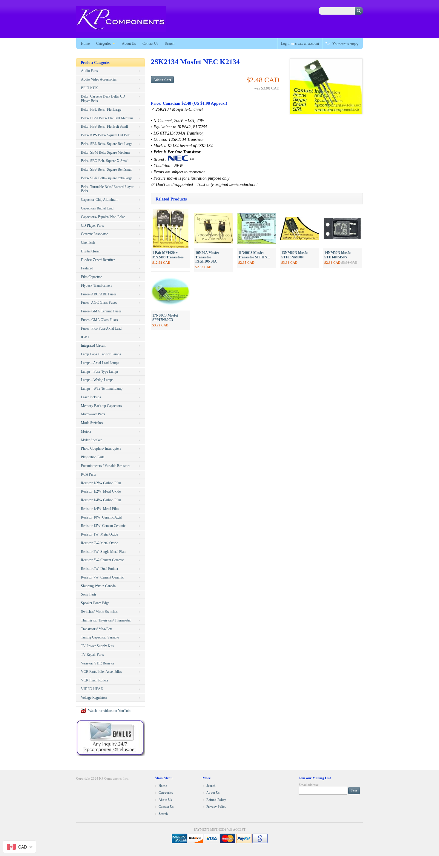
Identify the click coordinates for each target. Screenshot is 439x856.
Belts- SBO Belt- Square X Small (104, 161)
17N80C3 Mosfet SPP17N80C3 (165, 317)
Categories (103, 43)
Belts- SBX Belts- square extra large (106, 178)
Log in (285, 43)
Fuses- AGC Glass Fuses (99, 302)
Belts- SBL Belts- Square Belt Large (106, 144)
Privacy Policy (216, 806)
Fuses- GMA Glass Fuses (99, 320)
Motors (86, 431)
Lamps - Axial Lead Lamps (100, 363)
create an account (307, 43)
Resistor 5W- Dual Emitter (99, 569)
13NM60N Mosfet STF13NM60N (294, 255)
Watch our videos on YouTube (109, 711)
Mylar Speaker (91, 440)
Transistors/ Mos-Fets (96, 629)
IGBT (85, 337)
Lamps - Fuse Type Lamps (100, 371)
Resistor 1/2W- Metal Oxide (101, 491)
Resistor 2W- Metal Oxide (99, 543)
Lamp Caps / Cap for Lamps (101, 354)
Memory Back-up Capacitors (101, 406)
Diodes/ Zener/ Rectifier (98, 260)
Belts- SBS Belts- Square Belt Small (106, 169)
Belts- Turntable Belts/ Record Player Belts (107, 189)
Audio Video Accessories (99, 79)
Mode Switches (92, 423)
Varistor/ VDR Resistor (97, 663)
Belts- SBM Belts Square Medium (105, 152)
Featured (87, 268)
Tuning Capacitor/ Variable (100, 637)
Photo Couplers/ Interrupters (101, 448)
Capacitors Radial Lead (97, 208)
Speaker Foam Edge (95, 603)
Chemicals (88, 242)
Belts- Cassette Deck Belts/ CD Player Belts (103, 98)
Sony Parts (88, 594)
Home (85, 43)
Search (169, 43)
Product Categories (95, 63)
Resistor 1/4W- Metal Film (100, 509)
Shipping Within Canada (98, 586)
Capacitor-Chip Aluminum (99, 200)
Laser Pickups (91, 397)
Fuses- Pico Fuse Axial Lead (101, 328)
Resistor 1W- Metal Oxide (99, 534)
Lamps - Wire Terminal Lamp (101, 388)
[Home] (121, 29)
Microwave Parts (93, 414)
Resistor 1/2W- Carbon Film (101, 483)
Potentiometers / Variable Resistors (105, 466)
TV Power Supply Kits (97, 646)
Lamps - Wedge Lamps (97, 380)
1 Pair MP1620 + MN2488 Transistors (168, 255)
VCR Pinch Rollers (94, 680)
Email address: (309, 784)
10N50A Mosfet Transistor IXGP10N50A (207, 257)
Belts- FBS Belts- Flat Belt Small (104, 126)
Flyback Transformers (96, 285)
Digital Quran (90, 251)
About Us (129, 43)
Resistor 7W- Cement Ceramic (102, 577)
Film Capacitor (91, 277)
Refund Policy (216, 799)
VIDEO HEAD (92, 689)
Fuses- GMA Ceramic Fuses (101, 311)
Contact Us (150, 43)
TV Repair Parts (92, 655)
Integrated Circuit (93, 345)
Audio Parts (89, 71)
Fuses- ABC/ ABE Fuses (98, 294)
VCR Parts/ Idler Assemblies (101, 672)
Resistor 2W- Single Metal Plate (103, 552)
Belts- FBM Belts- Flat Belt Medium (107, 118)
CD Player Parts (92, 225)
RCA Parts (88, 474)
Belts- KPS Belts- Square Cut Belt (105, 135)
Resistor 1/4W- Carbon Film (101, 500)
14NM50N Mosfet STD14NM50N (337, 255)
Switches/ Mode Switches (99, 612)
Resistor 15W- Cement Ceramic (103, 526)
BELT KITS (89, 88)
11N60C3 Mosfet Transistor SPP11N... (254, 255)
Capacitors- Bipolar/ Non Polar (103, 217)
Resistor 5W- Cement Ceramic (102, 560)
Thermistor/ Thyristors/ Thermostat (106, 620)
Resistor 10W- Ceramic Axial (101, 517)
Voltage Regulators (94, 697)
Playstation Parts (93, 457)
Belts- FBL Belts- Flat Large (101, 109)
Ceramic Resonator (94, 234)
